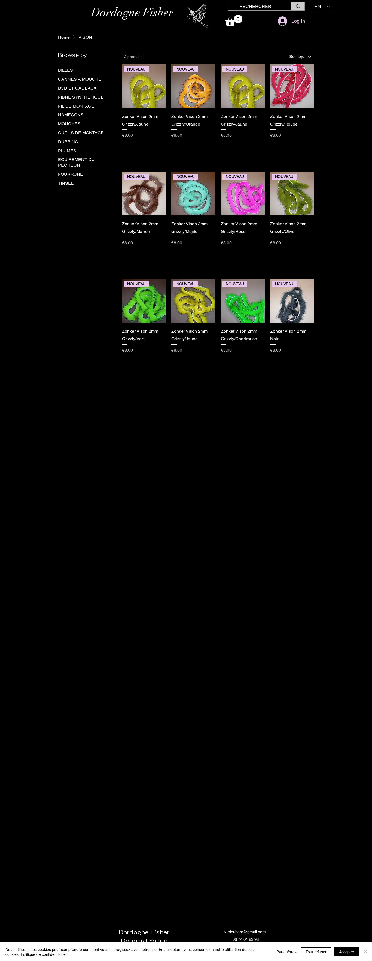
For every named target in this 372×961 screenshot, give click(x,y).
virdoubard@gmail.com (245, 931)
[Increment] (161, 147)
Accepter (346, 951)
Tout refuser (316, 951)
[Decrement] (126, 147)
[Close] (365, 952)
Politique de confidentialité (43, 954)
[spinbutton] (144, 147)
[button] (233, 20)
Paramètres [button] (286, 951)
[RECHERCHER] (297, 6)
